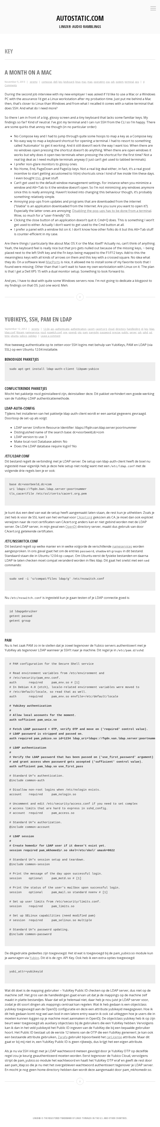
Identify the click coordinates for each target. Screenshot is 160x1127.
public (125, 332)
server (133, 332)
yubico (23, 336)
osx (108, 82)
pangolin (94, 332)
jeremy (33, 82)
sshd (145, 332)
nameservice (32, 332)
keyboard (68, 82)
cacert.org (101, 329)
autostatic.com (80, 18)
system (120, 82)
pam (85, 332)
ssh (113, 82)
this (38, 178)
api (52, 329)
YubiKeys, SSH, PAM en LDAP (38, 319)
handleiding (133, 329)
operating (99, 82)
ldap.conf (10, 332)
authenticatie (62, 329)
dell (55, 82)
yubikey (32, 336)
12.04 (46, 329)
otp (80, 332)
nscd (43, 332)
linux (77, 82)
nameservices (122, 546)
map (89, 82)
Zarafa (63, 1037)
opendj (72, 332)
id (142, 329)
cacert (91, 329)
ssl (150, 332)
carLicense (114, 1037)
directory (121, 329)
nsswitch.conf (54, 332)
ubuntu (15, 336)
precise (116, 332)
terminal (129, 82)
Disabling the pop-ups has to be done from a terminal (111, 211)
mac (84, 82)
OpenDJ (71, 526)
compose (47, 82)
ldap (151, 329)
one (65, 332)
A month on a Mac (28, 72)
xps (137, 82)
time (7, 336)
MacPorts (53, 262)
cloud (111, 329)
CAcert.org (84, 517)
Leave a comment (50, 336)
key (60, 82)
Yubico (34, 958)
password (105, 332)
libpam (20, 332)
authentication (78, 329)
